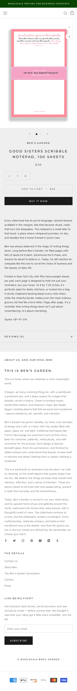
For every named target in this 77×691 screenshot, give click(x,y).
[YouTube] (40, 540)
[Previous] (29, 134)
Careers (9, 579)
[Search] (65, 13)
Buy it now (38, 201)
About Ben (10, 567)
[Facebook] (5, 540)
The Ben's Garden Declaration (22, 573)
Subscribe (18, 640)
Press (7, 585)
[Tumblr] (57, 540)
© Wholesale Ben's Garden (38, 659)
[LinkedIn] (48, 540)
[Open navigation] (5, 12)
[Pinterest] (31, 540)
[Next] (47, 134)
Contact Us (11, 561)
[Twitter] (14, 540)
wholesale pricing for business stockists (38, 3)
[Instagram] (23, 540)
